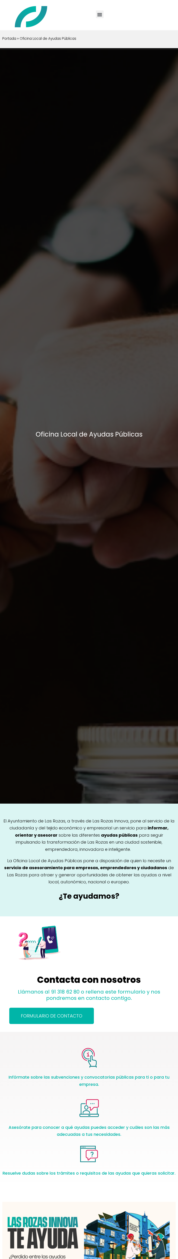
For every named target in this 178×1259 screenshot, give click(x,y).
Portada (9, 38)
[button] (100, 14)
